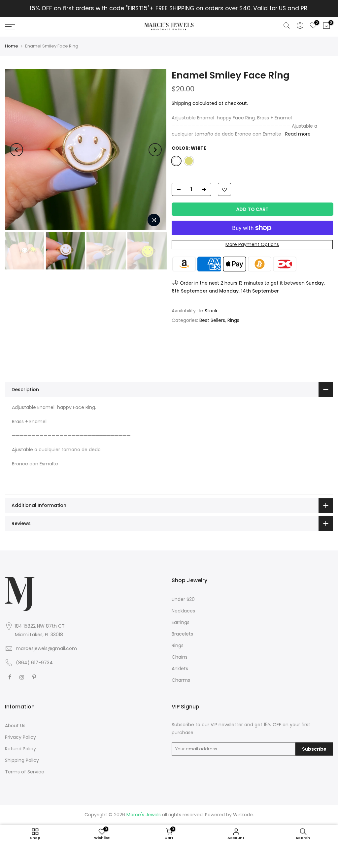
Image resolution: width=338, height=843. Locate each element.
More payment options (252, 244)
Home (11, 46)
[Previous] (16, 149)
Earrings (180, 622)
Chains (179, 657)
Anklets (180, 668)
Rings (233, 320)
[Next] (155, 149)
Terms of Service (24, 771)
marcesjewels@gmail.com (46, 648)
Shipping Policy (22, 760)
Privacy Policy (20, 737)
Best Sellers (212, 320)
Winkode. (243, 814)
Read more (297, 134)
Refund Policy (20, 748)
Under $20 (183, 599)
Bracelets (182, 634)
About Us (15, 725)
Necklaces (183, 611)
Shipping (181, 103)
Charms (181, 680)
